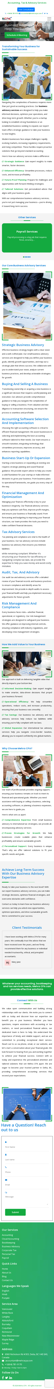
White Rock (7, 1312)
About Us (6, 1272)
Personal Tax (8, 1254)
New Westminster (11, 1335)
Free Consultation (26, 9)
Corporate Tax (9, 1250)
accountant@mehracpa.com (31, 13)
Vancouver (7, 1309)
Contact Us (7, 1280)
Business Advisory (11, 1246)
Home (5, 1268)
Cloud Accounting (10, 1238)
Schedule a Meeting (17, 35)
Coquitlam (7, 1328)
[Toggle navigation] (49, 18)
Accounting (7, 1235)
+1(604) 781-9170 (12, 13)
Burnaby (6, 1324)
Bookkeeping (8, 1242)
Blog (4, 1276)
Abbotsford (7, 1320)
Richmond (7, 1331)
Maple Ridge (8, 1339)
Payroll (5, 1257)
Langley (6, 1316)
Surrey (5, 1343)
